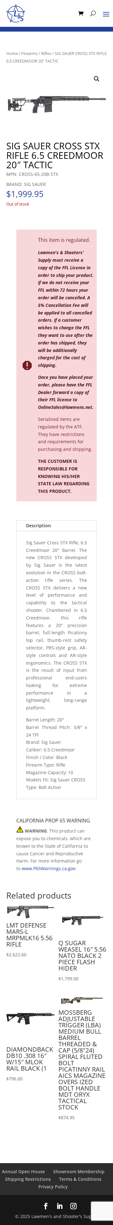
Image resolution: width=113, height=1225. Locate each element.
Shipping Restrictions (28, 1179)
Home (12, 53)
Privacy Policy (53, 1187)
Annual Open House (23, 1171)
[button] (96, 79)
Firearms (29, 53)
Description (38, 526)
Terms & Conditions (80, 1179)
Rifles (46, 53)
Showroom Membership (79, 1171)
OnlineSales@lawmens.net (65, 407)
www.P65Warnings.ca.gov (48, 868)
